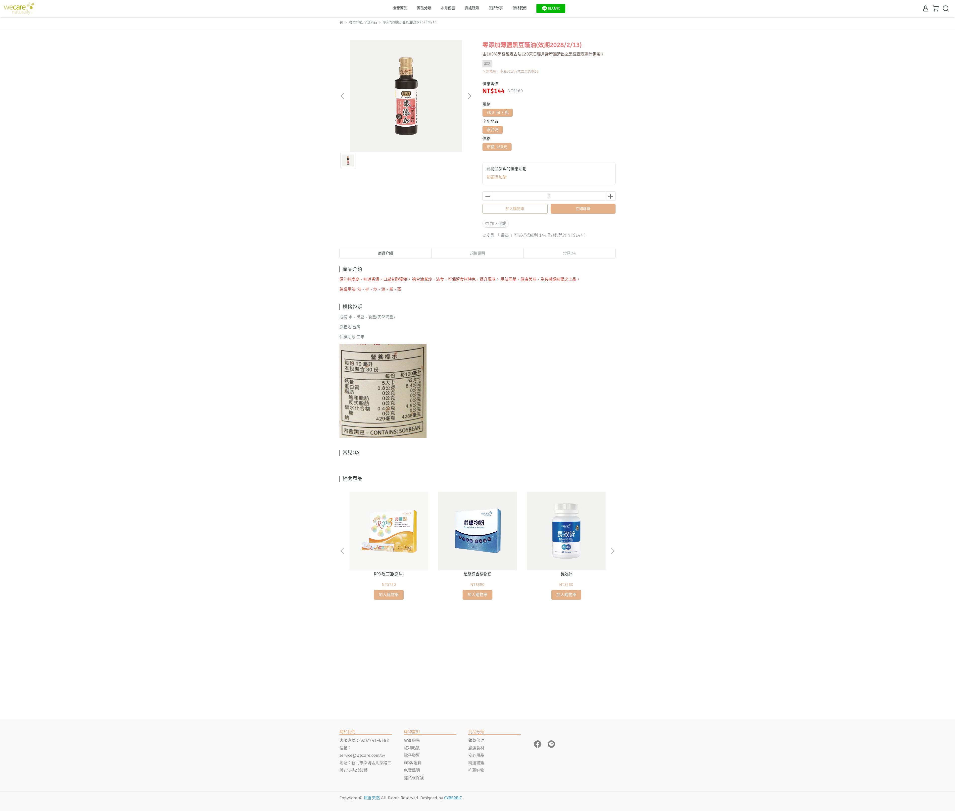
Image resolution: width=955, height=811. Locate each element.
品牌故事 (496, 8)
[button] (470, 96)
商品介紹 (385, 253)
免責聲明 (412, 770)
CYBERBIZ (453, 798)
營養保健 (476, 740)
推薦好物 (476, 770)
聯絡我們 (519, 8)
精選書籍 (476, 762)
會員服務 (412, 740)
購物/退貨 (413, 762)
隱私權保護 (414, 777)
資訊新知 (472, 8)
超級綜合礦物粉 (477, 574)
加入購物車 (515, 208)
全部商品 (400, 8)
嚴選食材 (476, 748)
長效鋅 (566, 574)
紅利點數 (412, 748)
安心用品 (476, 755)
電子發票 (412, 755)
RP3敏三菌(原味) (389, 574)
